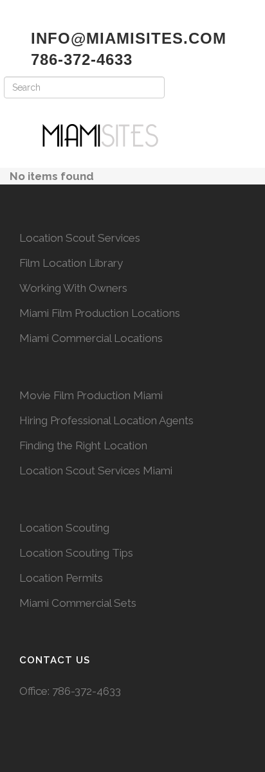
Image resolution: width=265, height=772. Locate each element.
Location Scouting (64, 527)
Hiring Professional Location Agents (106, 420)
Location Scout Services (79, 237)
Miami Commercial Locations (91, 338)
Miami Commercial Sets (77, 603)
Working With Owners (73, 288)
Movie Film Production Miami (91, 395)
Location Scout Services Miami (95, 470)
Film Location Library (71, 262)
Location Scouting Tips (76, 552)
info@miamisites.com (126, 38)
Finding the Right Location (83, 445)
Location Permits (61, 577)
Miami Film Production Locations (99, 313)
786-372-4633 (86, 691)
